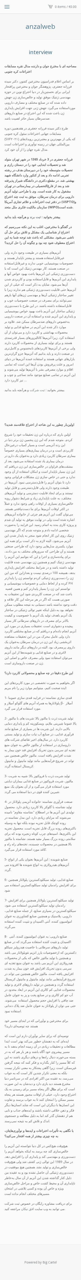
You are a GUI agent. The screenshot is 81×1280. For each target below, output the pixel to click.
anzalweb (40, 26)
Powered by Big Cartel (40, 1262)
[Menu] (6, 6)
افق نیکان (27, 1209)
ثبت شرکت (37, 390)
